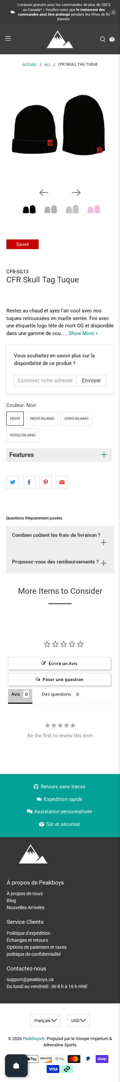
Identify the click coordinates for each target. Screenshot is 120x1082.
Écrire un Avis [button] (63, 663)
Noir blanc (42, 418)
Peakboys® (34, 1038)
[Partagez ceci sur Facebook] (29, 482)
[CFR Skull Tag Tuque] (60, 128)
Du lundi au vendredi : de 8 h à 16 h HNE (47, 986)
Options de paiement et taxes (37, 947)
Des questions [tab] (56, 694)
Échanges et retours (27, 940)
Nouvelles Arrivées (25, 907)
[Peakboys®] (60, 39)
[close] (113, 12)
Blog (11, 900)
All (47, 65)
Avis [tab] (15, 694)
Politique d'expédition (28, 933)
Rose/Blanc (23, 435)
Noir (15, 418)
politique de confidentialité (34, 954)
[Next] (76, 192)
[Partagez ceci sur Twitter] (12, 482)
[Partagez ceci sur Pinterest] (45, 482)
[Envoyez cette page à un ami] (62, 482)
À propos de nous (25, 893)
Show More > (83, 333)
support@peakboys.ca (30, 979)
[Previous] (44, 192)
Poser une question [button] (63, 679)
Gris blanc (76, 418)
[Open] (16, 1065)
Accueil (29, 65)
